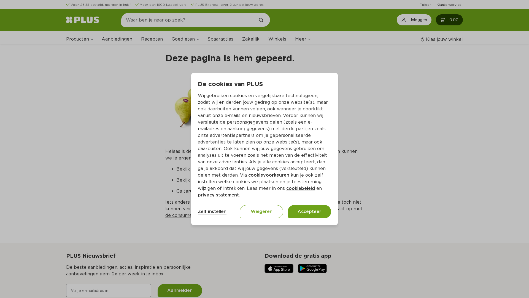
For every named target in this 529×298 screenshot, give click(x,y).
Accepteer (309, 211)
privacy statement (218, 195)
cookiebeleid (300, 188)
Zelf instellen (212, 211)
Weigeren (261, 211)
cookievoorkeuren (269, 175)
